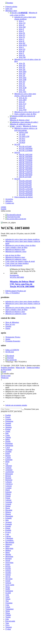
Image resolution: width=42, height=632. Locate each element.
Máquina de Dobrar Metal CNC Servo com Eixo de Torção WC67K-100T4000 (22, 284)
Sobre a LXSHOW (12, 350)
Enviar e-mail (5, 376)
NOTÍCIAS (9, 352)
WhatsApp (5, 378)
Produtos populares (7, 367)
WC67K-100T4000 (17, 277)
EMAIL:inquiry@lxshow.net (15, 291)
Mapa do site (20, 367)
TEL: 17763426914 (12, 293)
